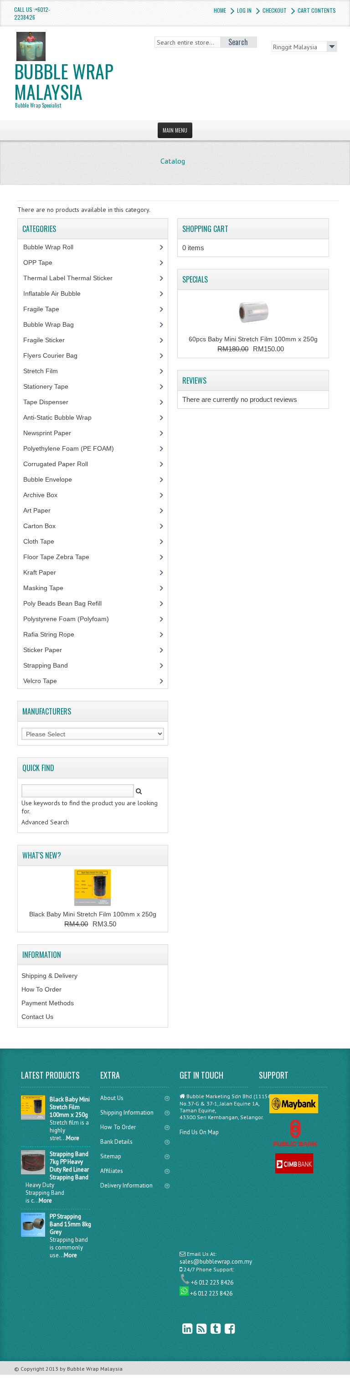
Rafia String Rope (53, 634)
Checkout (274, 10)
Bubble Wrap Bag (55, 324)
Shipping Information (127, 1112)
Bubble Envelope (52, 479)
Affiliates (111, 1171)
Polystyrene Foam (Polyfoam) (71, 618)
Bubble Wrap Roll (53, 247)
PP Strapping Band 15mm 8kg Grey (70, 1224)
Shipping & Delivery (49, 975)
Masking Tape (48, 587)
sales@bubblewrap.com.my (216, 1261)
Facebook (223, 1328)
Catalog (172, 160)
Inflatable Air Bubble (57, 293)
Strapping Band (50, 665)
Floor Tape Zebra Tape (61, 556)
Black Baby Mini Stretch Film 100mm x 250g (92, 914)
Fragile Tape (46, 309)
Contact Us (37, 1016)
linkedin (181, 1328)
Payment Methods (47, 1003)
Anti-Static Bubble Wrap (62, 417)
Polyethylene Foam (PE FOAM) (73, 448)
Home (220, 10)
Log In (244, 10)
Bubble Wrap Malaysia (63, 83)
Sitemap (110, 1156)
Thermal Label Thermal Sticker (73, 278)
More (72, 1138)
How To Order (41, 989)
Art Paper (43, 510)
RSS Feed (195, 1328)
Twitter (209, 1328)
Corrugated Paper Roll (60, 464)
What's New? (41, 855)
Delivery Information (126, 1185)
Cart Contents (317, 10)
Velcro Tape (40, 680)
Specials (195, 279)
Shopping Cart (205, 228)
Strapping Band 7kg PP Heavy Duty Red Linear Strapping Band (69, 1165)
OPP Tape (42, 262)
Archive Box (45, 495)
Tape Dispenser (50, 402)
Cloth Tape (43, 541)
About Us (112, 1098)
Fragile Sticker (49, 340)
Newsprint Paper (52, 433)
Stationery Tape (50, 386)
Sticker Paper (49, 649)
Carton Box (46, 526)
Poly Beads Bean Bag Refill (67, 603)
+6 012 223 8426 (212, 1282)
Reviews (194, 380)
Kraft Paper (44, 572)
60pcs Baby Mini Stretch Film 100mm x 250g (253, 339)
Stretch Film (47, 371)
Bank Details (116, 1142)
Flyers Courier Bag (55, 355)
